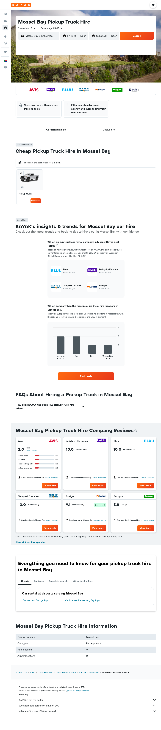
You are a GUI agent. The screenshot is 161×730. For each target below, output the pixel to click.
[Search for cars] (5, 27)
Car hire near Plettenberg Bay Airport (83, 600)
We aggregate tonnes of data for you (39, 705)
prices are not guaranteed (78, 691)
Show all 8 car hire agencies (30, 542)
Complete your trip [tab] (58, 581)
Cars (32, 672)
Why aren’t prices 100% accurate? (37, 711)
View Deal (35, 200)
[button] (5, 4)
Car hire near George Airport (36, 600)
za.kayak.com (21, 672)
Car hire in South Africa (66, 672)
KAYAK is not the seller (31, 699)
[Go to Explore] (5, 36)
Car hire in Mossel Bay (89, 672)
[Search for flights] (5, 14)
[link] (86, 376)
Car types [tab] (39, 581)
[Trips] (5, 52)
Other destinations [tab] (82, 581)
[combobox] (27, 28)
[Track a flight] (5, 43)
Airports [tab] (25, 581)
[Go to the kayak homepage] (21, 5)
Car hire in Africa (45, 672)
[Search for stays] (5, 21)
